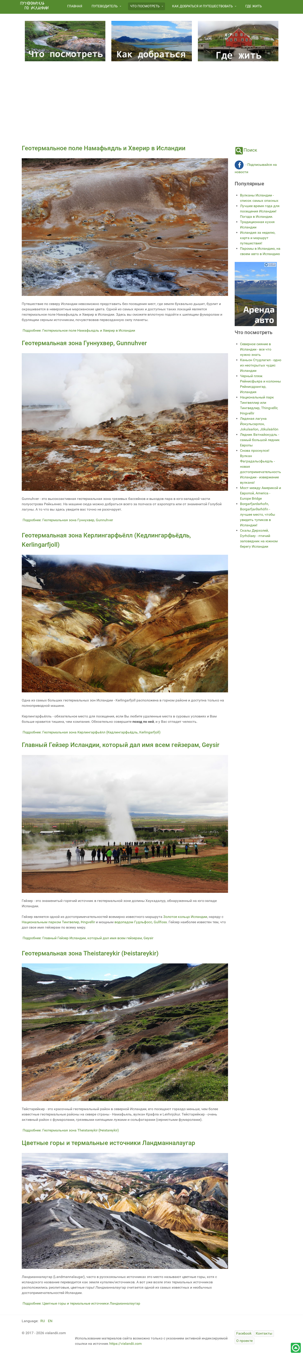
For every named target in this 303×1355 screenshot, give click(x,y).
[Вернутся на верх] (296, 1348)
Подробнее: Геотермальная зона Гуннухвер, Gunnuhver (68, 520)
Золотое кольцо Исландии (185, 917)
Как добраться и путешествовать (202, 6)
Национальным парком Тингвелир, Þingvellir (58, 922)
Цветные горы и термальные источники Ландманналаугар (108, 1143)
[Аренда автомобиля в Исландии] (256, 294)
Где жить (253, 6)
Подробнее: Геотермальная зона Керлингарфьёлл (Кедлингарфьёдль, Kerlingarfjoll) (92, 732)
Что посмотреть (144, 6)
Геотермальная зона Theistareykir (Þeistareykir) (90, 953)
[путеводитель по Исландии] (34, 5)
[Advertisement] (151, 101)
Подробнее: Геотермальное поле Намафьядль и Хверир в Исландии (79, 330)
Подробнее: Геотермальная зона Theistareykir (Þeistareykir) (71, 1130)
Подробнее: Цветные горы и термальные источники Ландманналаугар (81, 1303)
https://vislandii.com (125, 1343)
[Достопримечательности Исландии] (65, 40)
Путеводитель (105, 6)
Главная (74, 6)
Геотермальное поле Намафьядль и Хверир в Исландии (103, 148)
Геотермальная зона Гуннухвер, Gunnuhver (84, 343)
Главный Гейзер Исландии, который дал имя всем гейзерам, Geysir (120, 745)
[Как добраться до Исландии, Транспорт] (151, 40)
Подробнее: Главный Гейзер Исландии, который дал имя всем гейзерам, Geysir (88, 938)
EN (50, 1321)
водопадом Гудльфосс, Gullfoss (140, 922)
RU (43, 1321)
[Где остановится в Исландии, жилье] (238, 40)
